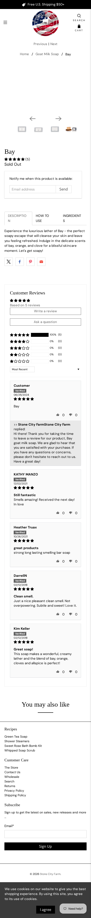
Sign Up (45, 846)
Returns (9, 786)
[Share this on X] (8, 262)
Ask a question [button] (45, 322)
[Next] (58, 118)
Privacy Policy (14, 791)
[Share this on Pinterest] (30, 262)
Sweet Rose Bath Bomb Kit (23, 746)
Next (53, 44)
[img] (45, 399)
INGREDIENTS (72, 218)
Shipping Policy (15, 795)
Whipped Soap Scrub (19, 750)
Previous (40, 44)
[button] (14, 159)
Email (9, 826)
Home (24, 54)
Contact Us (12, 772)
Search (9, 781)
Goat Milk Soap (47, 54)
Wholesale (11, 777)
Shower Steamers (16, 741)
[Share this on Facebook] (19, 262)
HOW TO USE (42, 218)
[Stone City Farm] (45, 23)
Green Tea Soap (15, 736)
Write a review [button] (45, 311)
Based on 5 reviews (25, 305)
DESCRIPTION (17, 218)
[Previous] (32, 118)
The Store (11, 767)
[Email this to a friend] (41, 262)
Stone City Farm (50, 874)
